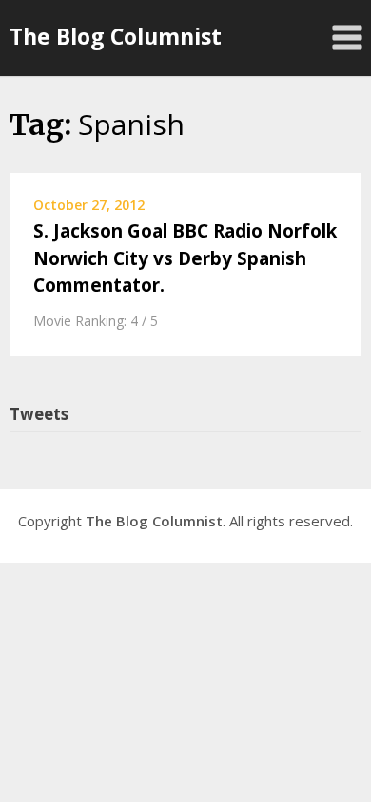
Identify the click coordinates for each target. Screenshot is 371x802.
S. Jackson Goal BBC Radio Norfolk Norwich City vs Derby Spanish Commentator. (185, 258)
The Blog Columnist (116, 36)
